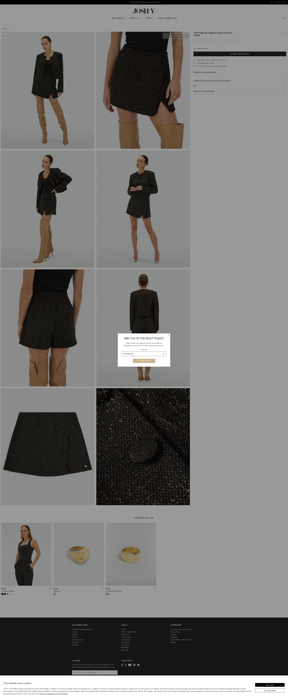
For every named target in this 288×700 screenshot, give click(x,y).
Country (144, 350)
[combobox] (144, 354)
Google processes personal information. (54, 694)
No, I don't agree (270, 690)
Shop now (144, 361)
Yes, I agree (270, 685)
